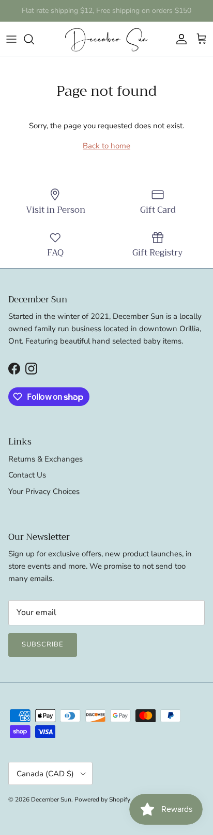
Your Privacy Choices (44, 491)
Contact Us (27, 475)
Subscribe (43, 644)
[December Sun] (106, 39)
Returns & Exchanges (45, 459)
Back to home (106, 146)
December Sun (51, 799)
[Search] (34, 39)
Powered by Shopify (102, 799)
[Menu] (11, 39)
